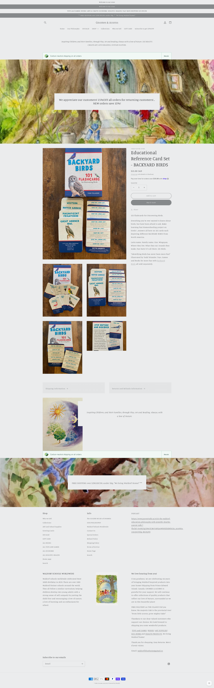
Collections (47, 523)
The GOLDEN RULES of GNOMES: (99, 518)
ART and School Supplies (52, 527)
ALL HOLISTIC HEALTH (51, 555)
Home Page (91, 551)
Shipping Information (55, 388)
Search (45, 563)
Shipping (134, 174)
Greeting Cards (48, 531)
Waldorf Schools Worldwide (98, 527)
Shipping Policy (93, 543)
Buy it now (151, 202)
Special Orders (92, 535)
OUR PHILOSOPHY (94, 523)
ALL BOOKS (47, 543)
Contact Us (91, 531)
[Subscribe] (82, 663)
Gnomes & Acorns (103, 683)
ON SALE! (46, 535)
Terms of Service (93, 547)
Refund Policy (92, 539)
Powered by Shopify (114, 683)
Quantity (134, 183)
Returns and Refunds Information (127, 388)
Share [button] (136, 210)
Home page (47, 559)
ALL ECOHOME (48, 551)
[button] (45, 22)
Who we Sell (47, 518)
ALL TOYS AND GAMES (51, 547)
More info (166, 56)
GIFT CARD (47, 539)
